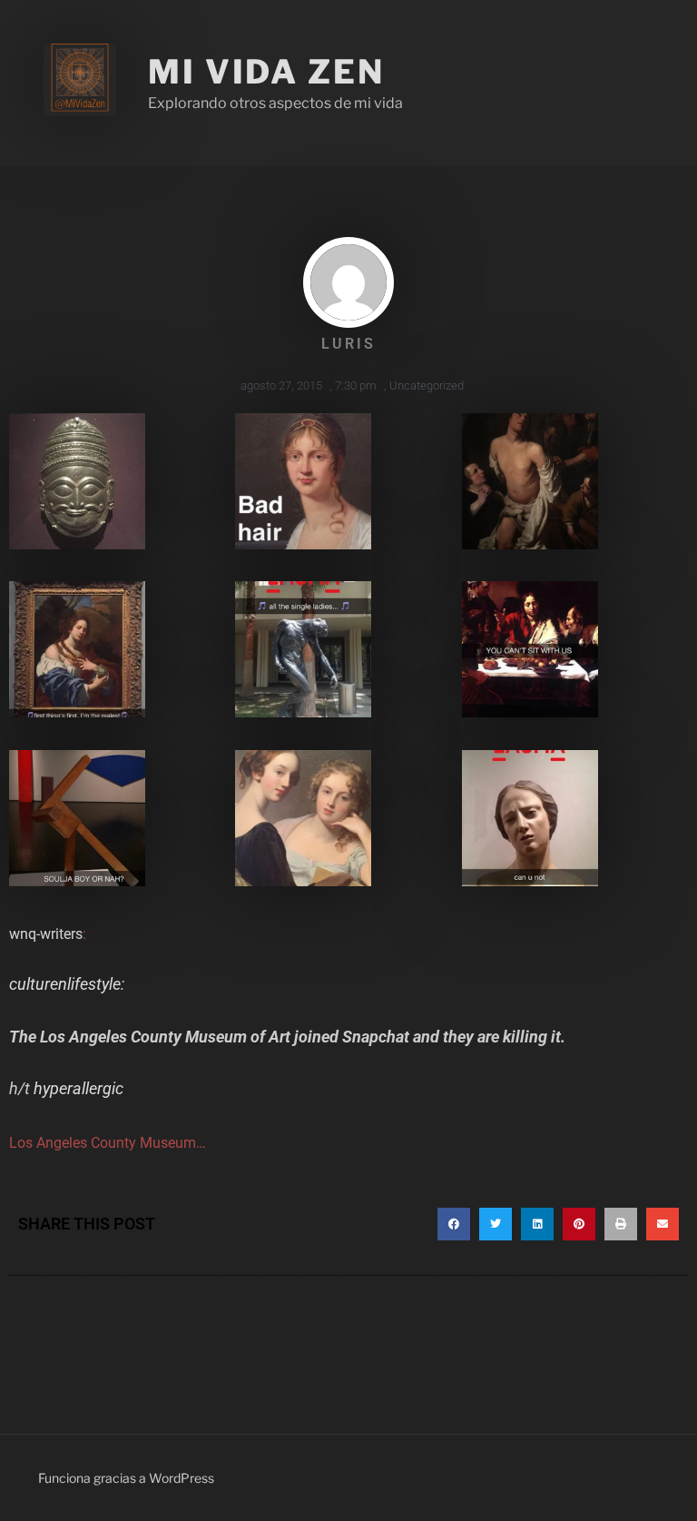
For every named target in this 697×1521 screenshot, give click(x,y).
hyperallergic (78, 1088)
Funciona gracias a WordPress (126, 1478)
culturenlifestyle (65, 983)
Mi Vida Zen (266, 72)
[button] (453, 1224)
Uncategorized (426, 385)
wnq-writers (46, 934)
